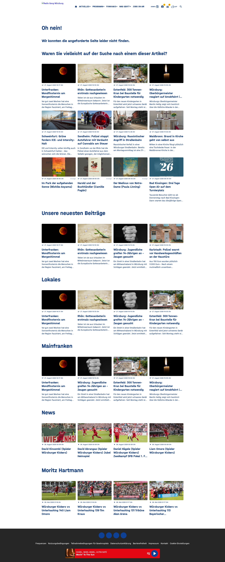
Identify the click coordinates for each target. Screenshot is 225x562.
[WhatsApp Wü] (123, 535)
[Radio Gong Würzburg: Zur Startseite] (52, 6)
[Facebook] (102, 535)
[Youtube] (116, 535)
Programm (97, 6)
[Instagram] (109, 535)
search (180, 6)
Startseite (76, 6)
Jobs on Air (138, 6)
